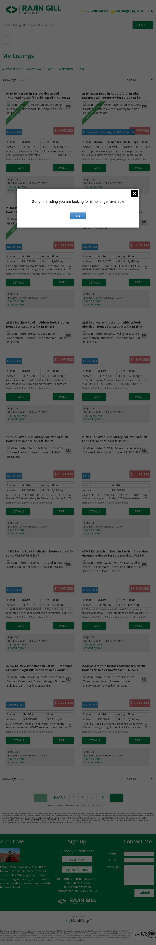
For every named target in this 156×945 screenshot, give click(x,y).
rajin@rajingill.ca (134, 11)
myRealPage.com (78, 921)
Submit (144, 893)
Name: (113, 853)
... (92, 797)
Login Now (77, 859)
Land (50, 69)
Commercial (33, 69)
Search (142, 25)
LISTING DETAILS (18, 168)
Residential (65, 69)
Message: (113, 867)
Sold (81, 69)
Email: (113, 860)
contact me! (12, 887)
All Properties (11, 69)
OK (78, 216)
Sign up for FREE (77, 869)
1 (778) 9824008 (17, 186)
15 (102, 797)
